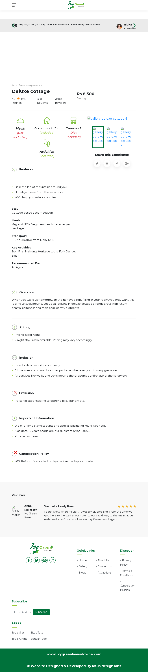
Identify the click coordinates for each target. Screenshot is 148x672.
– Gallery (82, 566)
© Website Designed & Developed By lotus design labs (74, 666)
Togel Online (19, 638)
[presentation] (13, 27)
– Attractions (103, 572)
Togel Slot (18, 632)
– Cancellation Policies (127, 586)
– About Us (102, 560)
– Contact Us (104, 566)
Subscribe (41, 612)
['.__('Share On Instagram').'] (106, 163)
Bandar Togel (39, 638)
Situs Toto (37, 632)
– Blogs (81, 572)
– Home (82, 560)
